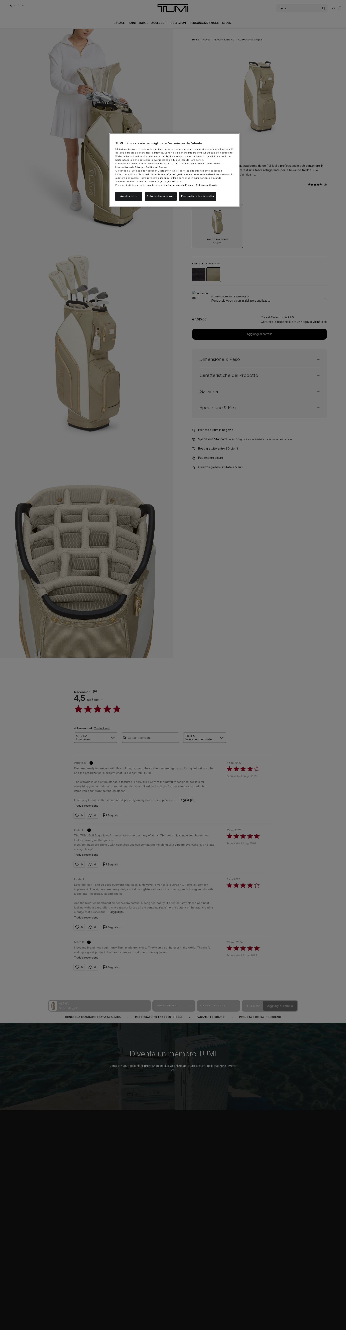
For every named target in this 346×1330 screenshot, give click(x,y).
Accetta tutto (128, 196)
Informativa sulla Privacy (129, 167)
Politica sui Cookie (156, 167)
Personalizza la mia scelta (197, 196)
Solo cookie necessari (160, 196)
